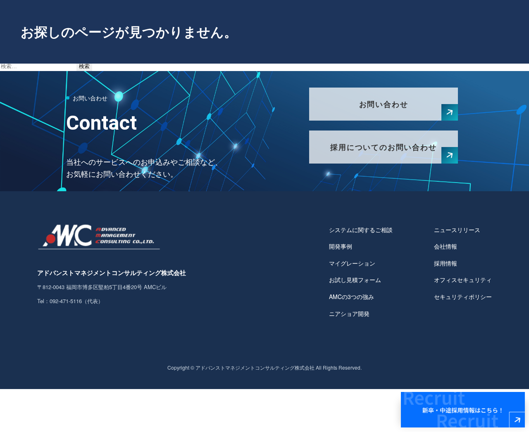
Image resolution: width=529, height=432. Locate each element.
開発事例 (340, 246)
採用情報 (445, 263)
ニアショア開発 (349, 313)
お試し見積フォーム (355, 279)
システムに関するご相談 (361, 229)
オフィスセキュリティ (463, 279)
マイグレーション (352, 263)
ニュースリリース (457, 229)
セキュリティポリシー (463, 296)
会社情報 (445, 246)
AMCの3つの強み (351, 296)
